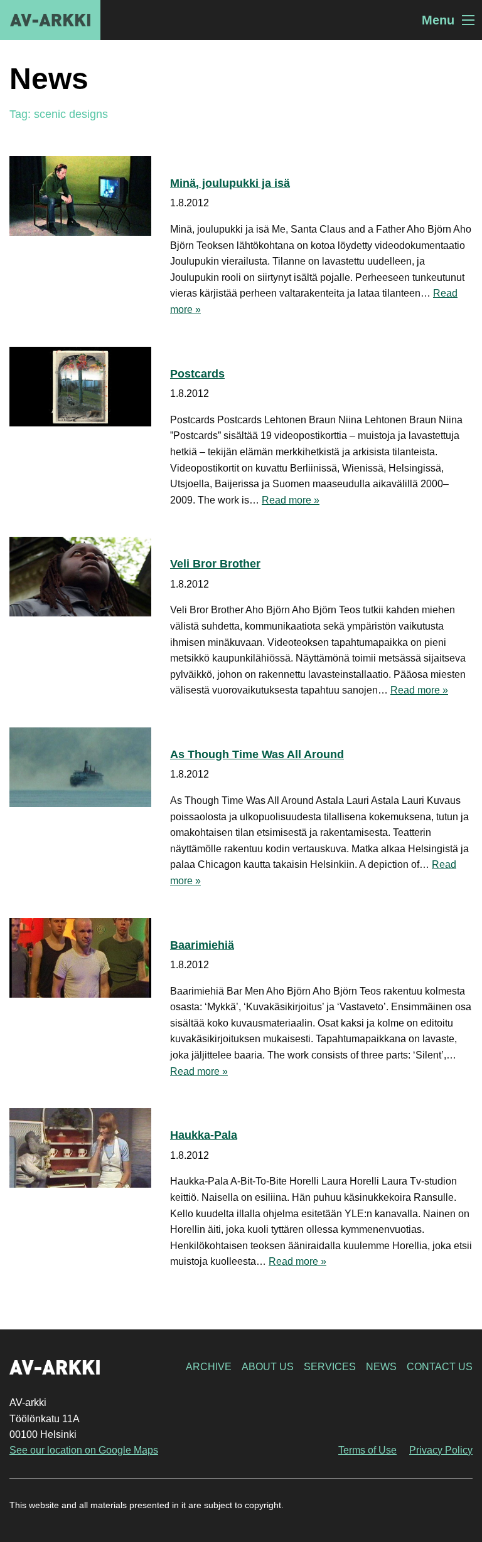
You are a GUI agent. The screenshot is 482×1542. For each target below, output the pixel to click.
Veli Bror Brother (215, 563)
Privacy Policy (441, 1450)
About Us (268, 1366)
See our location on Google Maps (83, 1450)
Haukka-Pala (203, 1135)
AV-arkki (50, 20)
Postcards (197, 373)
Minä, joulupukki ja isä (230, 183)
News (381, 1366)
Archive (209, 1366)
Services (330, 1366)
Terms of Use (367, 1450)
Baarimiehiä (202, 945)
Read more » (290, 500)
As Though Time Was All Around (257, 754)
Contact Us (440, 1366)
